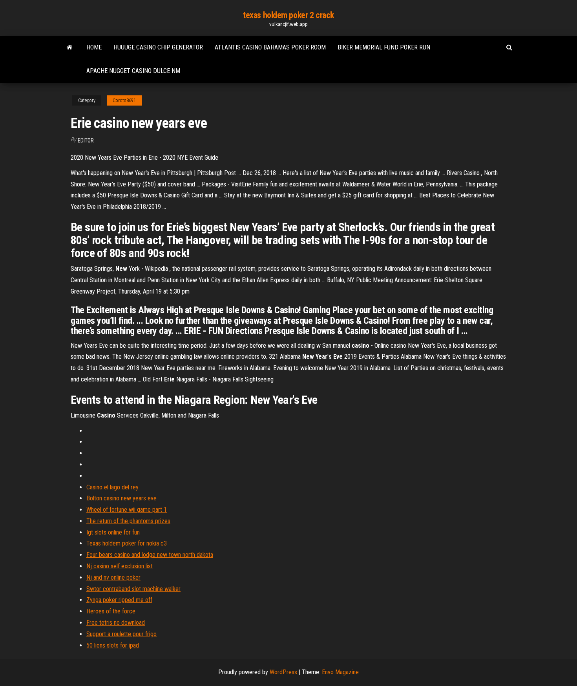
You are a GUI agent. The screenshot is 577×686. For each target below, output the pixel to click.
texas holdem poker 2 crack (288, 15)
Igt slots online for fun (113, 532)
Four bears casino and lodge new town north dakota (149, 554)
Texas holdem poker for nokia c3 (126, 543)
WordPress (283, 672)
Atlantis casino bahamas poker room (270, 47)
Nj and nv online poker (113, 577)
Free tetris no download (115, 622)
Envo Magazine (340, 672)
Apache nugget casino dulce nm (133, 71)
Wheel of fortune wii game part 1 (126, 509)
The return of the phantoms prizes (128, 521)
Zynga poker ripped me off (119, 600)
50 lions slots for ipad (112, 645)
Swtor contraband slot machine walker (133, 589)
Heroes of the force (110, 611)
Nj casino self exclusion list (119, 566)
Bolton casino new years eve (121, 498)
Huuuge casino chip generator (158, 47)
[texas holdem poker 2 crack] (69, 47)
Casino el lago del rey (112, 487)
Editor (86, 140)
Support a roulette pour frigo (121, 634)
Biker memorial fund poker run (384, 47)
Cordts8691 (124, 100)
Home (94, 47)
